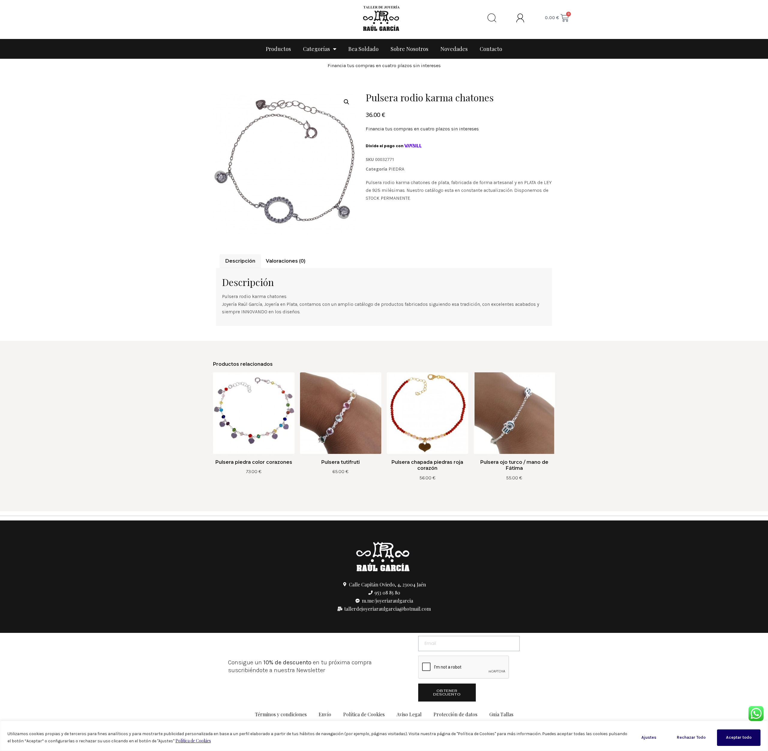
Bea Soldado (363, 48)
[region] (384, 736)
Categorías (316, 48)
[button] (346, 102)
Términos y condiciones (281, 714)
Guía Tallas (501, 714)
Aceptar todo (739, 737)
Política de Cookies (193, 741)
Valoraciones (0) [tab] (285, 261)
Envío (325, 714)
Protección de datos (455, 714)
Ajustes (648, 737)
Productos (278, 48)
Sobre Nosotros (409, 48)
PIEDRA (396, 169)
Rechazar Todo (691, 737)
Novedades (454, 48)
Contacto (491, 48)
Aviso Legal (409, 714)
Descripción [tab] (240, 261)
